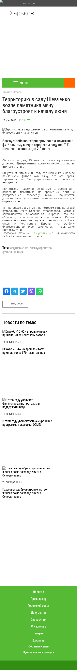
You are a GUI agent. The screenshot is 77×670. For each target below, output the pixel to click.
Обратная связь (38, 646)
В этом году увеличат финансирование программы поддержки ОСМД (27, 423)
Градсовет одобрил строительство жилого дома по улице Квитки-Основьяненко (24, 492)
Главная (6, 91)
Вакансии (38, 640)
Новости (17, 91)
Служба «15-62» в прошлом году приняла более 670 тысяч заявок (23, 351)
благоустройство (41, 248)
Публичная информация (38, 652)
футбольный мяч (13, 252)
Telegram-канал (43, 233)
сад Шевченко (19, 248)
